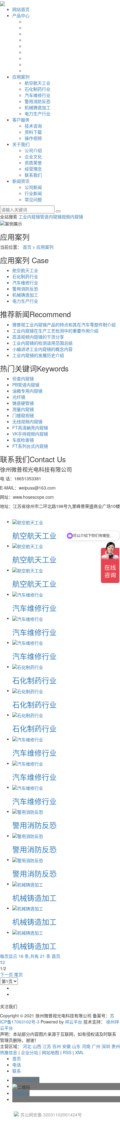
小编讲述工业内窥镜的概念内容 (42, 349)
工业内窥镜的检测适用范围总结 (42, 343)
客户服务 (21, 120)
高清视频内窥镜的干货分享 (38, 337)
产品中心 (21, 15)
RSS (67, 1052)
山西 (37, 1046)
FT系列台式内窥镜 (30, 446)
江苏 (46, 1046)
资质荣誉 (33, 162)
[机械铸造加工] (27, 884)
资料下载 (33, 132)
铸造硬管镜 (23, 403)
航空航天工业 (37, 83)
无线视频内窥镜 (27, 421)
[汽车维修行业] (27, 594)
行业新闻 (33, 193)
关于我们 (21, 144)
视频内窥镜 (72, 216)
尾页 (18, 974)
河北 (27, 1046)
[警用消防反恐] (27, 811)
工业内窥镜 (29, 216)
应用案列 (21, 77)
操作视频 (33, 138)
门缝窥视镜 (23, 415)
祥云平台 (73, 1022)
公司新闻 (33, 187)
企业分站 (29, 1052)
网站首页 (21, 9)
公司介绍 (33, 150)
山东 (76, 1046)
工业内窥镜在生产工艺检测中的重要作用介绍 (55, 331)
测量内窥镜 (23, 409)
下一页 (6, 974)
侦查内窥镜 (23, 378)
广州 (96, 1046)
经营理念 (33, 169)
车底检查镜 (23, 440)
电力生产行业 (37, 113)
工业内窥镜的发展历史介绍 (38, 355)
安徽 (66, 1046)
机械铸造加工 (37, 107)
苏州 (56, 1046)
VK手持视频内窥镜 (30, 434)
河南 (86, 1046)
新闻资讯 (21, 181)
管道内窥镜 (51, 216)
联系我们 (33, 175)
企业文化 (33, 156)
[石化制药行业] (27, 666)
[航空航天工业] (27, 521)
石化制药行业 (37, 89)
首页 (27, 247)
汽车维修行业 (37, 95)
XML (79, 1052)
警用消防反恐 (37, 101)
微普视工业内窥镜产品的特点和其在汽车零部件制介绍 (64, 324)
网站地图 (50, 1052)
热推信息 (8, 1052)
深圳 (106, 1046)
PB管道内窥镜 (25, 385)
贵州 (115, 1046)
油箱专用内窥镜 (27, 391)
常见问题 (33, 199)
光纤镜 (18, 397)
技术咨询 (33, 126)
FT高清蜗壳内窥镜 (30, 427)
